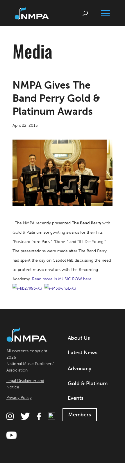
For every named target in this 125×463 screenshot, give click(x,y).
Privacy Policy (19, 397)
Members (79, 414)
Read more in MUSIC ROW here (62, 279)
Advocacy (79, 368)
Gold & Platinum (88, 383)
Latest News (82, 352)
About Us (79, 338)
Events (75, 398)
